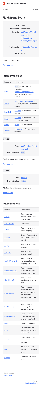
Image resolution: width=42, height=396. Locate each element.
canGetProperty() (10, 261)
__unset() (7, 253)
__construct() (9, 224)
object (17, 129)
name (6, 125)
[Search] (32, 3)
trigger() (7, 358)
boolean (18, 111)
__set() (6, 246)
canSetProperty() (10, 270)
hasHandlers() (9, 293)
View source (8, 65)
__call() (6, 217)
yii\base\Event (26, 38)
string (17, 125)
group (6, 104)
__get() (6, 229)
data (6, 91)
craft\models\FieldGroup (24, 101)
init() (6, 323)
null (35, 101)
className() (9, 280)
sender (7, 130)
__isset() (7, 237)
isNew (6, 119)
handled (7, 112)
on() (5, 349)
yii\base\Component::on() (24, 92)
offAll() (6, 340)
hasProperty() (9, 316)
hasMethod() (9, 307)
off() (6, 330)
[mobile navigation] (38, 3)
